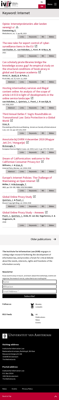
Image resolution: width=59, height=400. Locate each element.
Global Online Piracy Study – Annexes (23, 212)
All (37, 314)
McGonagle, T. (9, 146)
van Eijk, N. (46, 101)
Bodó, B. (15, 75)
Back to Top (6, 396)
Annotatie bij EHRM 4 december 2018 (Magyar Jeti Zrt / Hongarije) (28, 141)
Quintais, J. (23, 101)
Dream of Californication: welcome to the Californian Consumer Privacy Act (25, 160)
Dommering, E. (9, 30)
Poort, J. (35, 101)
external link (36, 46)
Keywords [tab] (33, 37)
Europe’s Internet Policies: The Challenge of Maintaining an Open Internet (27, 179)
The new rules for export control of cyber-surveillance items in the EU (26, 44)
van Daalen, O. (9, 49)
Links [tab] (22, 37)
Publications (40, 317)
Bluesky (39, 304)
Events (38, 322)
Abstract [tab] (11, 82)
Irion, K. (6, 124)
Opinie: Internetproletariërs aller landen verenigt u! (24, 25)
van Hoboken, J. (24, 49)
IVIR (9, 4)
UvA (27, 336)
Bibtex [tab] (51, 37)
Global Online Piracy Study (17, 196)
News (38, 320)
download (17, 27)
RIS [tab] (43, 37)
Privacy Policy (27, 389)
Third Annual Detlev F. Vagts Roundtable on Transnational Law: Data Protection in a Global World (28, 117)
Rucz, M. (47, 49)
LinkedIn (39, 307)
